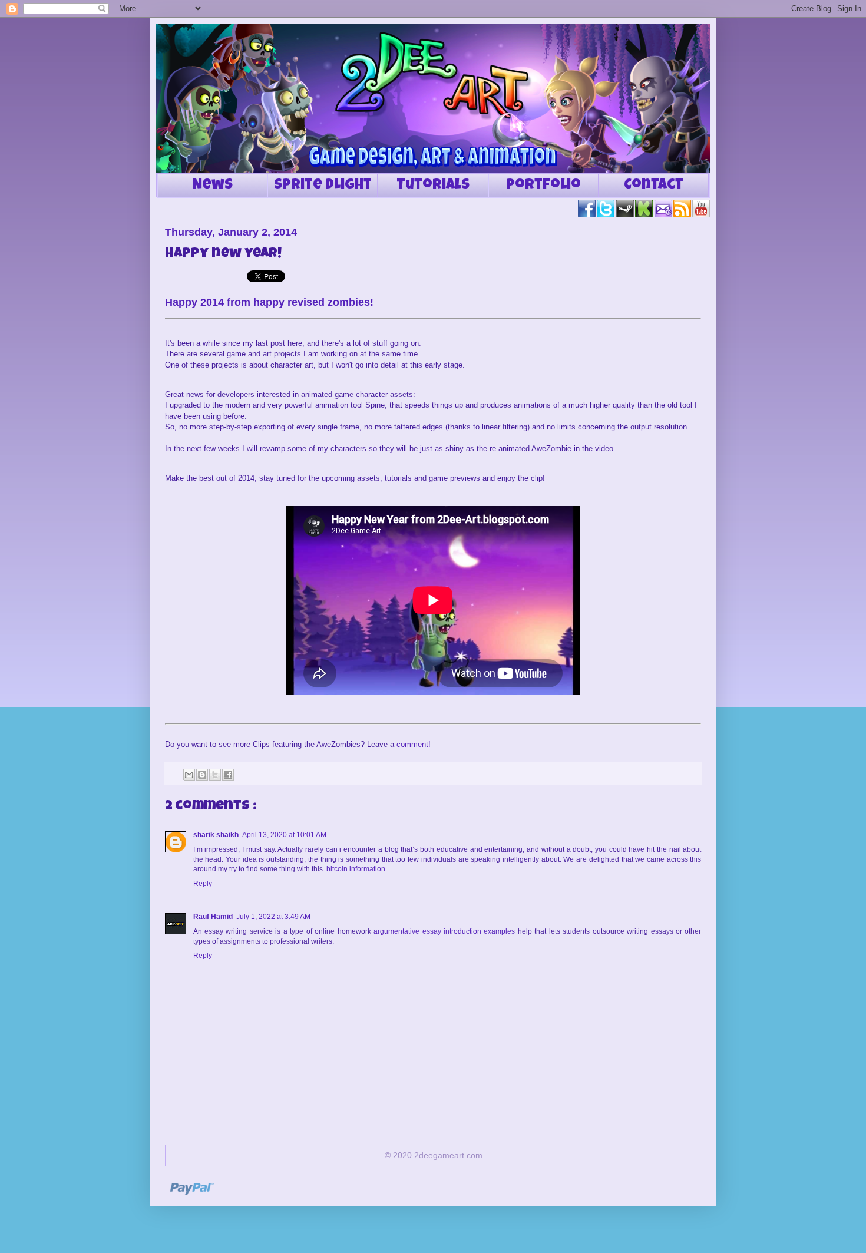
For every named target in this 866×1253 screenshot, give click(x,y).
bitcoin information (355, 869)
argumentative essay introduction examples (444, 931)
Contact (653, 185)
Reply (202, 884)
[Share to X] (215, 775)
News (212, 185)
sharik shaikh (216, 835)
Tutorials (433, 185)
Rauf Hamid (213, 917)
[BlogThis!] (202, 775)
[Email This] (189, 775)
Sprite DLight (323, 185)
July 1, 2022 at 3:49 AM (273, 917)
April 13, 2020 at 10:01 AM (284, 835)
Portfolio (543, 185)
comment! (413, 744)
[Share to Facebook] (228, 775)
